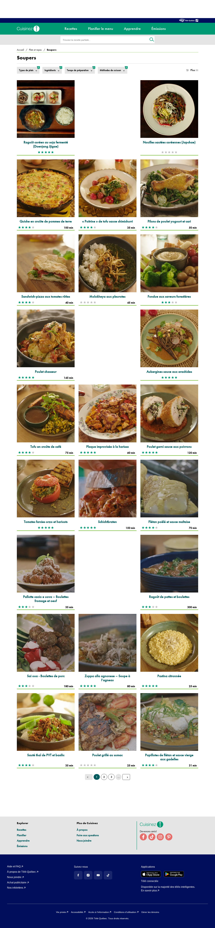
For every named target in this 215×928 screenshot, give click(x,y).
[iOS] (151, 874)
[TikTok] (108, 875)
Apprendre (23, 840)
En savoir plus (149, 890)
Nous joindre (84, 840)
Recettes (21, 829)
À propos (82, 829)
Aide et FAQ (14, 866)
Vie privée (61, 912)
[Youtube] (98, 875)
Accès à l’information (98, 912)
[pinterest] (168, 836)
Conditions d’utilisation (125, 912)
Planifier (21, 835)
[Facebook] (78, 875)
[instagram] (160, 836)
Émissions (22, 846)
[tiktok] (151, 836)
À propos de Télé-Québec (21, 871)
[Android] (174, 874)
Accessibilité (77, 912)
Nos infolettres (15, 887)
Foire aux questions (88, 835)
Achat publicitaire (16, 882)
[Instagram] (88, 875)
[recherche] (152, 39)
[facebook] (143, 836)
